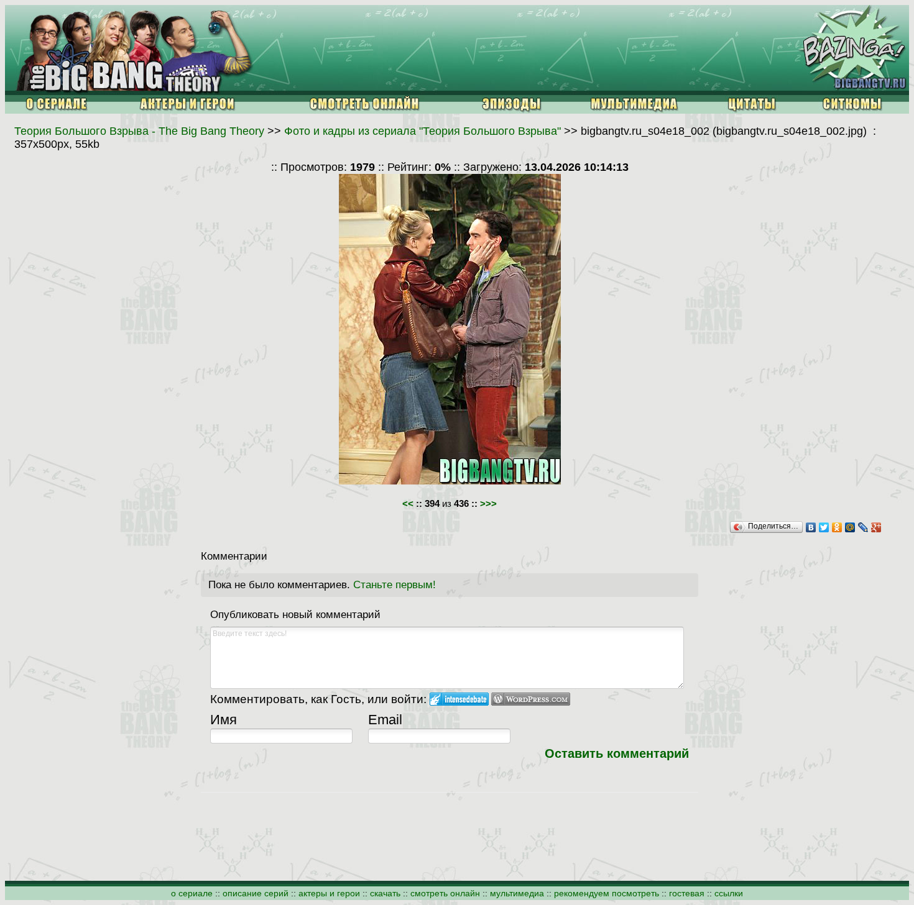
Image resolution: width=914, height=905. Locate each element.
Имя (223, 719)
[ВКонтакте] (811, 527)
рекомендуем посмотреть (606, 893)
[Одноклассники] (837, 527)
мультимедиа (517, 893)
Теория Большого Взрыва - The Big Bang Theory (139, 131)
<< (407, 503)
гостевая (686, 893)
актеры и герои (329, 893)
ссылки (728, 893)
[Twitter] (824, 527)
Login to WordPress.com (530, 699)
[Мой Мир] (850, 527)
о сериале (192, 893)
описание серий (256, 893)
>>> (488, 503)
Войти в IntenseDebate (459, 699)
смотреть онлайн (445, 893)
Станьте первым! (394, 585)
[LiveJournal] (863, 527)
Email (385, 719)
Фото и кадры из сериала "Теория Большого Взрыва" (422, 131)
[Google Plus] (876, 527)
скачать (385, 893)
